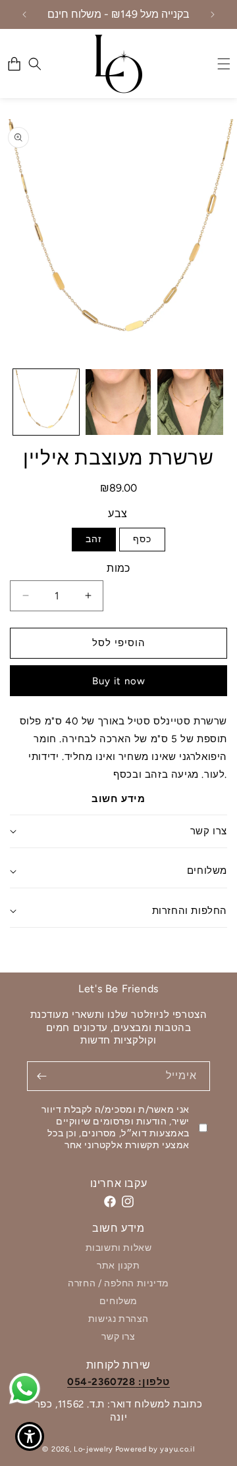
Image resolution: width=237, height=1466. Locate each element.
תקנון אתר (118, 1265)
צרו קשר (118, 1336)
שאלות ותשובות (119, 1248)
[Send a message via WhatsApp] (25, 1389)
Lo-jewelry (93, 1449)
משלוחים (118, 1301)
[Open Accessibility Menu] (30, 1437)
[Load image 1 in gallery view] (46, 402)
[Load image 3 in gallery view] (190, 402)
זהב (94, 539)
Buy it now (118, 681)
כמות (118, 568)
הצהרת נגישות (118, 1319)
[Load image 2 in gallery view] (118, 402)
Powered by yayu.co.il (155, 1449)
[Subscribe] (41, 1076)
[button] (34, 64)
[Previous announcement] (24, 14)
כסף (142, 539)
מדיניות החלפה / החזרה (118, 1283)
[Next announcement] (212, 14)
